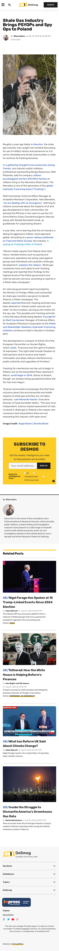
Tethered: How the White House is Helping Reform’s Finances (24, 674)
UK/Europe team (31, 480)
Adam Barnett (12, 611)
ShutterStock (41, 423)
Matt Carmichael (15, 320)
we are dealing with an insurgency (22, 203)
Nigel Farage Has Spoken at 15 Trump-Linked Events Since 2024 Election (28, 602)
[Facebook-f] (4, 919)
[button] (29, 866)
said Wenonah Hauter (26, 399)
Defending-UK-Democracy (22, 696)
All (27, 473)
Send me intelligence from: (14, 476)
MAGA (12, 623)
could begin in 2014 (21, 375)
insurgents (49, 316)
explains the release (30, 265)
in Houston (37, 144)
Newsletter (8, 915)
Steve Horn (19, 36)
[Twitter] (8, 919)
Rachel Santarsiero (14, 820)
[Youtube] (13, 919)
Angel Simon (25, 423)
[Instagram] (17, 919)
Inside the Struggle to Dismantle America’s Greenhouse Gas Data (27, 811)
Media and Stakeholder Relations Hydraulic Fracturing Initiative (29, 327)
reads (13, 347)
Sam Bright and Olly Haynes (17, 683)
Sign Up (44, 466)
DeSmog (33, 4)
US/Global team (31, 477)
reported (16, 303)
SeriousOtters (17, 944)
